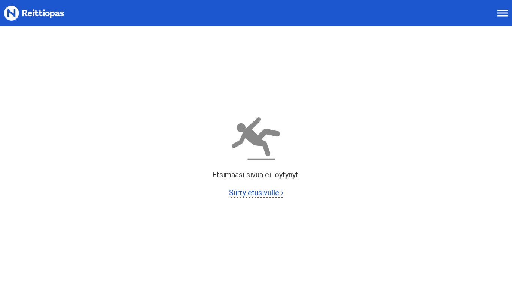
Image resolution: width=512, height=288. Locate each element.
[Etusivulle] (43, 13)
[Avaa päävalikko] (502, 13)
